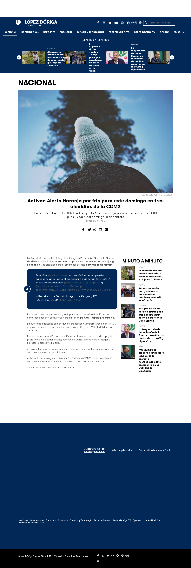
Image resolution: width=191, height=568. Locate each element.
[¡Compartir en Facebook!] (83, 230)
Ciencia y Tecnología (90, 32)
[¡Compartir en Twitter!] (89, 230)
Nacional (10, 32)
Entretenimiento (119, 32)
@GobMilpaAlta (74, 282)
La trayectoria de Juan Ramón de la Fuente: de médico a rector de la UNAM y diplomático (138, 59)
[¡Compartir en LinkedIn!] (100, 230)
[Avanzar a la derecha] (183, 32)
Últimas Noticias (151, 520)
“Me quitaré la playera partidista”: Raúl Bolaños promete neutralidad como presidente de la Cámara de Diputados (151, 360)
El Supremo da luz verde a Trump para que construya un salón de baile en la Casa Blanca (95, 59)
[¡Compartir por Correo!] (106, 230)
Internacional (30, 32)
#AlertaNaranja (57, 275)
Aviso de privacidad (122, 450)
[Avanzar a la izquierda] (19, 57)
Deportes (49, 32)
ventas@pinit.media (94, 451)
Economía (66, 32)
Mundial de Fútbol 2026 (31, 523)
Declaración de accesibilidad (154, 450)
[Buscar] (187, 32)
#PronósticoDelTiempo (69, 286)
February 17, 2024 (71, 299)
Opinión (164, 32)
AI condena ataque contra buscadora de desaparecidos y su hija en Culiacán (56, 59)
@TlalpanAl (93, 282)
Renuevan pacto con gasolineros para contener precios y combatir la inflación (150, 294)
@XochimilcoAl (45, 286)
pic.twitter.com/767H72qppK (94, 289)
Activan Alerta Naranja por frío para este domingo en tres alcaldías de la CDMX (96, 203)
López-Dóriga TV (144, 32)
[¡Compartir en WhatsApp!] (94, 230)
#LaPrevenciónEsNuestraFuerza (55, 289)
